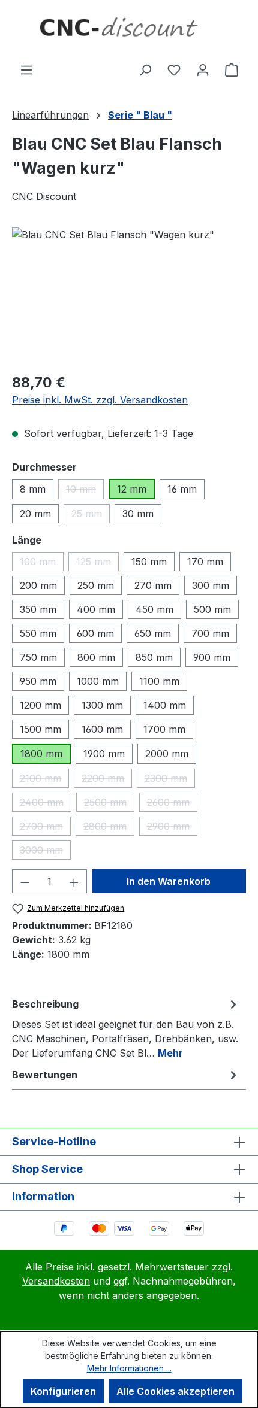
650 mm (152, 633)
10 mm (85, 491)
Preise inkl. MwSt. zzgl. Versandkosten (100, 400)
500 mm (212, 609)
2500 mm (109, 804)
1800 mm (41, 754)
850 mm (154, 657)
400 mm (96, 609)
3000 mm (45, 852)
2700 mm (45, 828)
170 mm (205, 562)
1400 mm (164, 705)
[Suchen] (145, 69)
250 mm (95, 585)
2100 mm (44, 780)
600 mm (95, 633)
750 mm (38, 657)
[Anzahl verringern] (24, 881)
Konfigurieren (63, 1391)
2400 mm (45, 804)
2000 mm (166, 754)
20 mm (35, 514)
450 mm (154, 609)
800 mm (96, 657)
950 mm (38, 681)
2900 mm (172, 828)
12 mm (131, 489)
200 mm (38, 585)
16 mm (182, 489)
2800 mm (108, 828)
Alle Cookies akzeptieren (175, 1391)
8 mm (33, 489)
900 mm (211, 657)
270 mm (153, 585)
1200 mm (40, 705)
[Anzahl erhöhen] (74, 881)
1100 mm (159, 681)
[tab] (126, 1028)
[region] (129, 294)
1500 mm (40, 729)
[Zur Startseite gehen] (129, 31)
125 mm (97, 563)
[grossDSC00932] (129, 294)
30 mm (138, 514)
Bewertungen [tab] (44, 1075)
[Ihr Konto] (202, 69)
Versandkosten (56, 1281)
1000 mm (98, 681)
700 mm (210, 633)
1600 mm (102, 729)
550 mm (38, 633)
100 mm (42, 563)
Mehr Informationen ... (129, 1368)
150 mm (149, 562)
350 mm (38, 609)
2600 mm (172, 804)
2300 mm (170, 780)
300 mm (210, 585)
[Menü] (26, 69)
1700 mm (164, 729)
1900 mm (104, 754)
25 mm (90, 515)
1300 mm (102, 705)
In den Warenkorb (169, 881)
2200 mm (107, 780)
